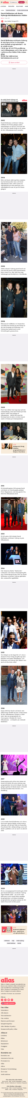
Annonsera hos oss (7, 1058)
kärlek (19, 943)
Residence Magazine (22, 1083)
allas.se (22, 1093)
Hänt (10, 1081)
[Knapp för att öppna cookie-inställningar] (26, 2)
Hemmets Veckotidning (8, 1069)
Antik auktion (5, 1074)
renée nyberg (20, 940)
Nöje (2, 1049)
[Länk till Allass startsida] (6, 2)
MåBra (2, 1083)
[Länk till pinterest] (12, 1000)
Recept (7, 1083)
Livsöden (4, 1035)
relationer (7, 940)
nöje (2, 18)
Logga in (21, 2)
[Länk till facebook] (2, 1000)
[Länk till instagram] (5, 1000)
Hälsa (3, 1038)
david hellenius (11, 943)
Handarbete (5, 1044)
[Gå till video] (24, 100)
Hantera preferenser (8, 1021)
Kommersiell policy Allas (9, 1029)
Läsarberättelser (10, 10)
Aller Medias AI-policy (8, 1026)
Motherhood (12, 1083)
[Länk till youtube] (8, 1000)
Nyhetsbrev (4, 1010)
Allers (3, 1066)
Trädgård (11, 6)
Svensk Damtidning (17, 1081)
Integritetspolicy (6, 1024)
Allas (2, 1063)
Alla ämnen (4, 1013)
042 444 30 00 (19, 1092)
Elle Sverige (5, 1081)
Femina (24, 1081)
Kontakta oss (5, 1055)
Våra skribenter (6, 1015)
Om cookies (5, 1018)
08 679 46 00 (22, 1096)
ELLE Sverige (5, 1088)
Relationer (19, 6)
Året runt (4, 1072)
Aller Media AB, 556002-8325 (17, 1095)
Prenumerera (13, 2)
